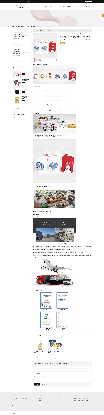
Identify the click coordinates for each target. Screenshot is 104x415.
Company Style (60, 400)
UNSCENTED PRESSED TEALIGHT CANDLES (20, 36)
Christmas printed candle (54, 356)
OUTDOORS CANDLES (17, 47)
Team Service (42, 400)
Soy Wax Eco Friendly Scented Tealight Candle (25, 97)
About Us (87, 6)
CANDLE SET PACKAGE (17, 62)
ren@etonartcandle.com (18, 1)
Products (52, 6)
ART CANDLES (15, 42)
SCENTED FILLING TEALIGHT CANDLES (20, 34)
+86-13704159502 (28, 1)
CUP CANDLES (15, 40)
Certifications (42, 404)
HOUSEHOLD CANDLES (17, 45)
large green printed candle (43, 356)
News (59, 6)
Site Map (42, 406)
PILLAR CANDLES (16, 38)
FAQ (58, 402)
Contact (14, 395)
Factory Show (70, 6)
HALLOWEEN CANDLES (17, 53)
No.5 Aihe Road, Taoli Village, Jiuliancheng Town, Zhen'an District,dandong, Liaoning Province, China (24, 399)
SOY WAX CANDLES (16, 49)
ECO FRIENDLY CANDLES (17, 59)
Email (63, 43)
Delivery (41, 398)
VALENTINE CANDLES (17, 57)
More (23, 74)
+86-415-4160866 (19, 116)
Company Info (60, 398)
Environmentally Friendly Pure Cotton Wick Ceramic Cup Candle (25, 89)
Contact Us (80, 6)
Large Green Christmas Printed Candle (26, 72)
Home (46, 6)
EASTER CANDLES (16, 55)
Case (64, 6)
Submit (37, 384)
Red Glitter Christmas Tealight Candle (26, 80)
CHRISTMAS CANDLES (24, 26)
